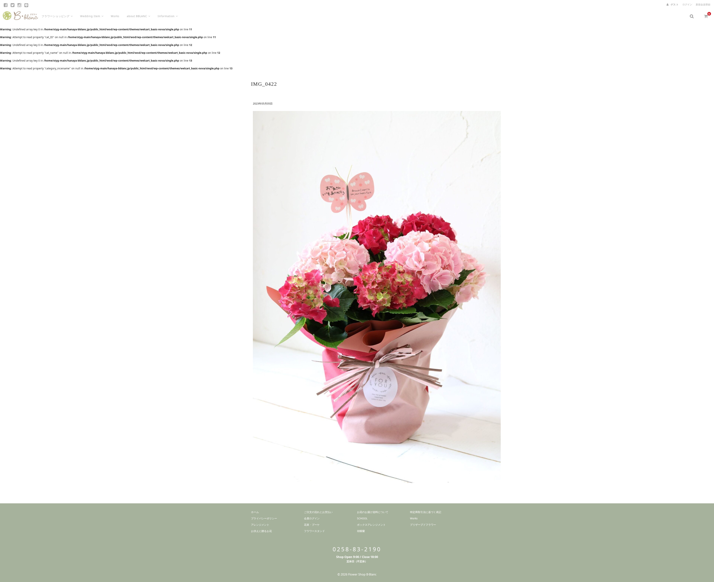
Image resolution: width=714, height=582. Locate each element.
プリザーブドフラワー (423, 524)
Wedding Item (90, 16)
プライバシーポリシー (264, 518)
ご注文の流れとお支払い (318, 512)
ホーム (255, 512)
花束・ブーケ (312, 524)
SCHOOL (362, 518)
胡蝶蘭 (361, 531)
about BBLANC (137, 16)
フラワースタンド (314, 531)
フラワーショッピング (56, 16)
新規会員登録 (703, 4)
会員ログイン (312, 518)
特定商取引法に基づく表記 (425, 512)
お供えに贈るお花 (261, 531)
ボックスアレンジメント (371, 524)
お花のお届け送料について (372, 512)
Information (166, 16)
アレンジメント (260, 524)
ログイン (687, 4)
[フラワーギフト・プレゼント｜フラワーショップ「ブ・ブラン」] (20, 15)
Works (115, 16)
